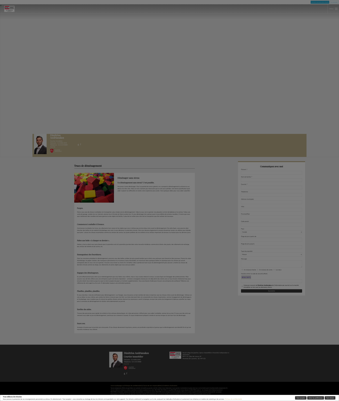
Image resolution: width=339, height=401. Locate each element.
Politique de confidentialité (233, 399)
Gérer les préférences (316, 398)
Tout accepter (300, 398)
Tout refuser (330, 398)
